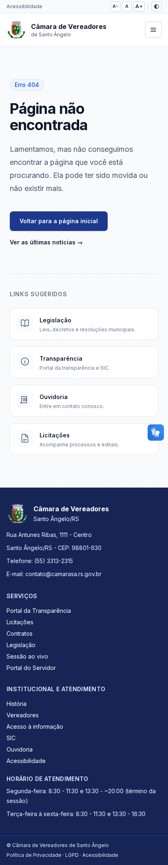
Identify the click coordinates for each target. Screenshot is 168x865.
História (17, 703)
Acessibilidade (24, 6)
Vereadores (23, 715)
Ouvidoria (20, 749)
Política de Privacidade (34, 855)
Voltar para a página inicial (59, 220)
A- (115, 6)
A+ (139, 6)
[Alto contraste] (156, 6)
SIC (11, 737)
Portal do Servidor (31, 667)
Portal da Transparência (39, 610)
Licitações (20, 622)
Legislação (21, 644)
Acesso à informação (35, 726)
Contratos (20, 633)
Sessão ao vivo (27, 656)
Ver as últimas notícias (46, 242)
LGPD (72, 855)
